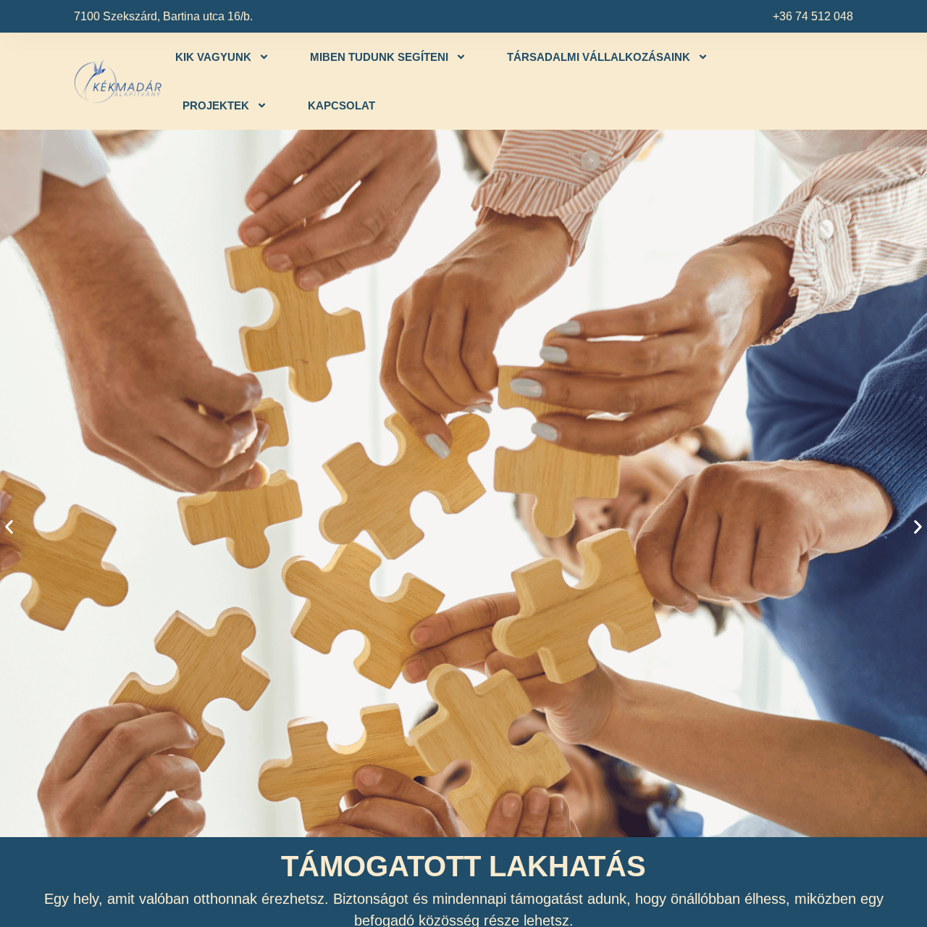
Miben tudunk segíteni (379, 57)
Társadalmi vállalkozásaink (598, 57)
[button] (9, 526)
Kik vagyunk (213, 57)
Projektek (216, 105)
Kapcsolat (341, 105)
